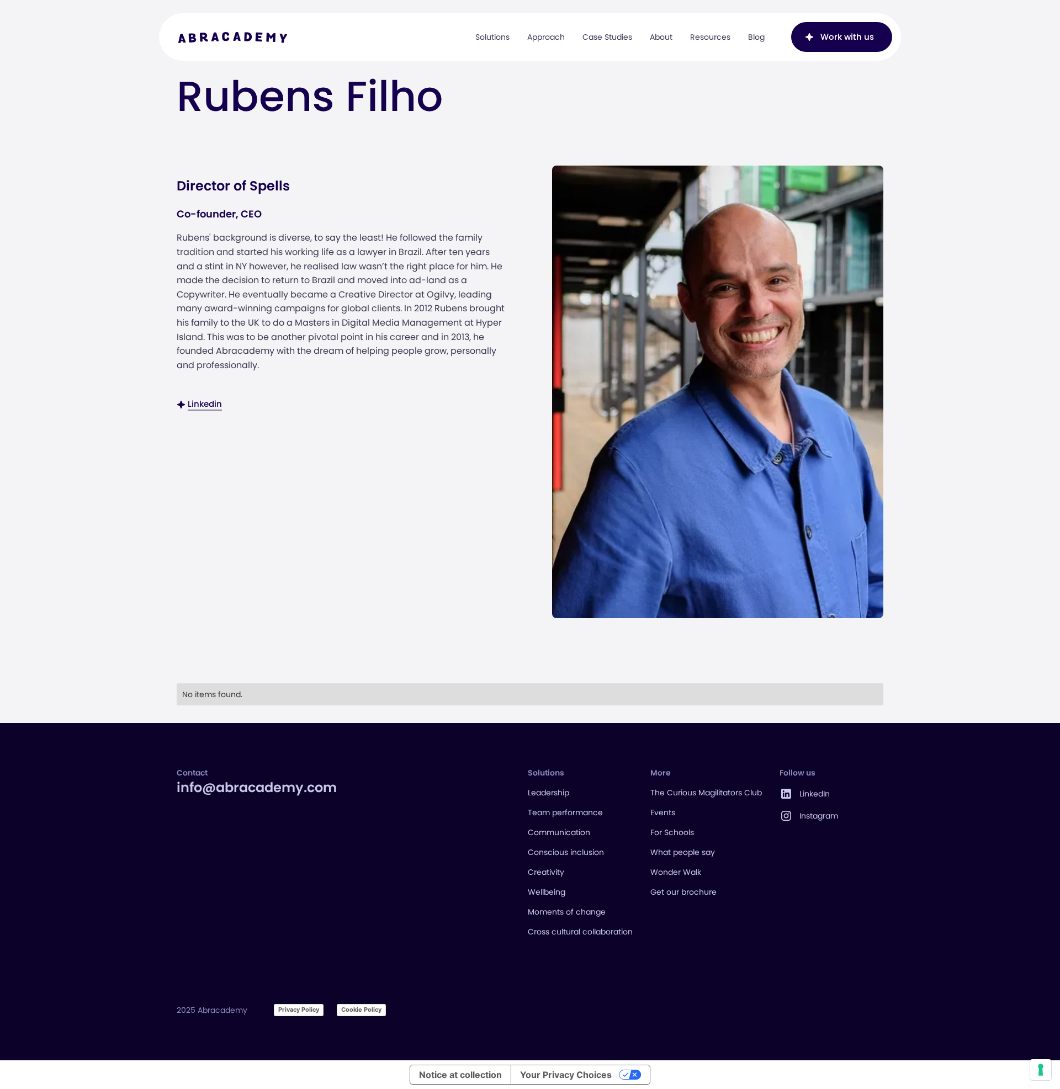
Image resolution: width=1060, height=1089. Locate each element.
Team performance (565, 812)
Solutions (492, 37)
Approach (546, 37)
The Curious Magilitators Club (706, 792)
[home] (232, 37)
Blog (756, 37)
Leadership (548, 792)
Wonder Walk (675, 872)
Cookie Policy (361, 1009)
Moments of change (567, 911)
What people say (682, 852)
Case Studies (607, 37)
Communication (559, 832)
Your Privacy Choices (566, 1074)
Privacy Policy (298, 1009)
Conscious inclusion (566, 852)
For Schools (672, 832)
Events (662, 812)
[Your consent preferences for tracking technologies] (1040, 1069)
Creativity (546, 872)
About (661, 37)
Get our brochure (683, 891)
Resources (710, 37)
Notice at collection (460, 1074)
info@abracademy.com (257, 787)
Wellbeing (546, 891)
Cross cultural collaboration (580, 931)
